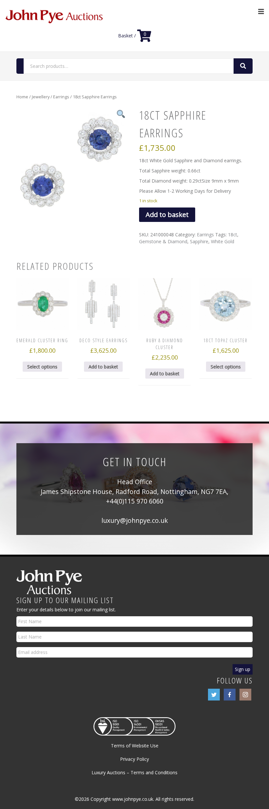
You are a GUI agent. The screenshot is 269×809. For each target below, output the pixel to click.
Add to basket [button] (103, 367)
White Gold (222, 241)
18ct (232, 234)
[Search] (243, 66)
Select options (42, 367)
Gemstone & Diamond (163, 241)
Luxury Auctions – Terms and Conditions (134, 772)
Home (22, 97)
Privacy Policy (134, 759)
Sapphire (199, 241)
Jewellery (41, 97)
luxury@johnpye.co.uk (134, 520)
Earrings (61, 97)
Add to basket (167, 214)
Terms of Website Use (134, 745)
